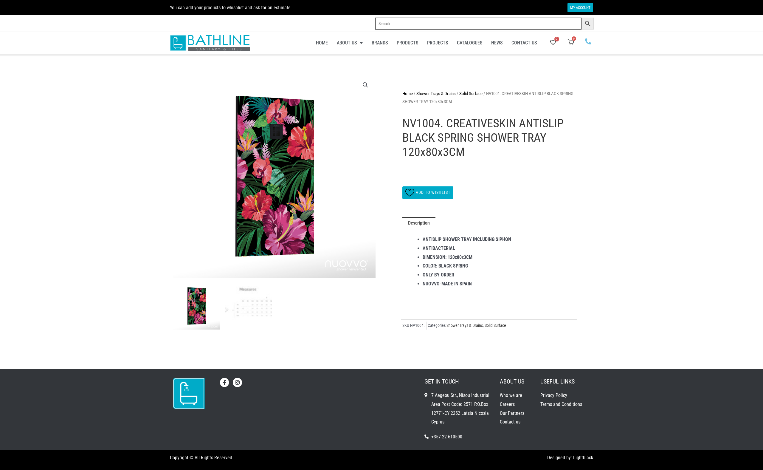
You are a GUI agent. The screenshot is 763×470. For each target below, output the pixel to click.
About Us (347, 43)
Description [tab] (419, 223)
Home (322, 43)
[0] (553, 43)
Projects (437, 43)
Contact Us (524, 43)
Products (407, 43)
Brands (380, 43)
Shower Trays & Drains (436, 93)
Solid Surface (471, 93)
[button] (365, 85)
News (497, 43)
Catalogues (469, 43)
